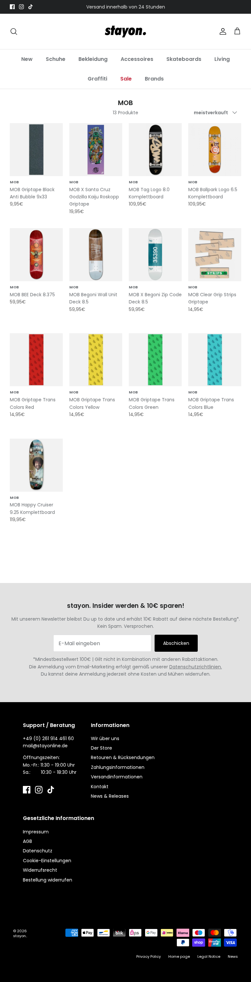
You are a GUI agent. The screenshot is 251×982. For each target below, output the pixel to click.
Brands (154, 78)
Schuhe (55, 59)
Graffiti (97, 78)
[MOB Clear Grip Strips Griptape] (214, 254)
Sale (126, 78)
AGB (27, 841)
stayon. (19, 935)
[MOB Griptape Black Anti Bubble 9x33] (36, 149)
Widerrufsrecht (40, 870)
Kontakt (100, 786)
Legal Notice (208, 956)
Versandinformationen (116, 776)
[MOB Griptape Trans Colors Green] (155, 359)
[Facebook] (12, 6)
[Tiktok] (30, 6)
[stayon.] (125, 31)
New (27, 59)
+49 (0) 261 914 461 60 (48, 738)
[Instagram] (21, 6)
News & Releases (110, 796)
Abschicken (176, 643)
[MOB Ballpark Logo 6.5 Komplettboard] (214, 149)
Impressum (36, 831)
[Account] (221, 31)
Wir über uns (105, 738)
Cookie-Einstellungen (47, 860)
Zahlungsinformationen (117, 767)
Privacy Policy (148, 956)
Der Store (101, 748)
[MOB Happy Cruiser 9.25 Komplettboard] (36, 465)
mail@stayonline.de (45, 745)
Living (222, 59)
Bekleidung (93, 59)
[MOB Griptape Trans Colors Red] (36, 359)
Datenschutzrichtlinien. (195, 667)
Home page (179, 956)
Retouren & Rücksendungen (123, 757)
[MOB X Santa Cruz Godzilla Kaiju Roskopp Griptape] (95, 149)
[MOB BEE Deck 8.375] (36, 254)
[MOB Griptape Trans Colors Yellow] (95, 359)
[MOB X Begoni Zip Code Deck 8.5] (155, 254)
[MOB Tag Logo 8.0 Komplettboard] (155, 149)
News (233, 956)
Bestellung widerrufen (47, 880)
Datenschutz (37, 850)
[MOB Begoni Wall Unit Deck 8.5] (95, 254)
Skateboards (183, 59)
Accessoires (137, 59)
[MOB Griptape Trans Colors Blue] (214, 359)
